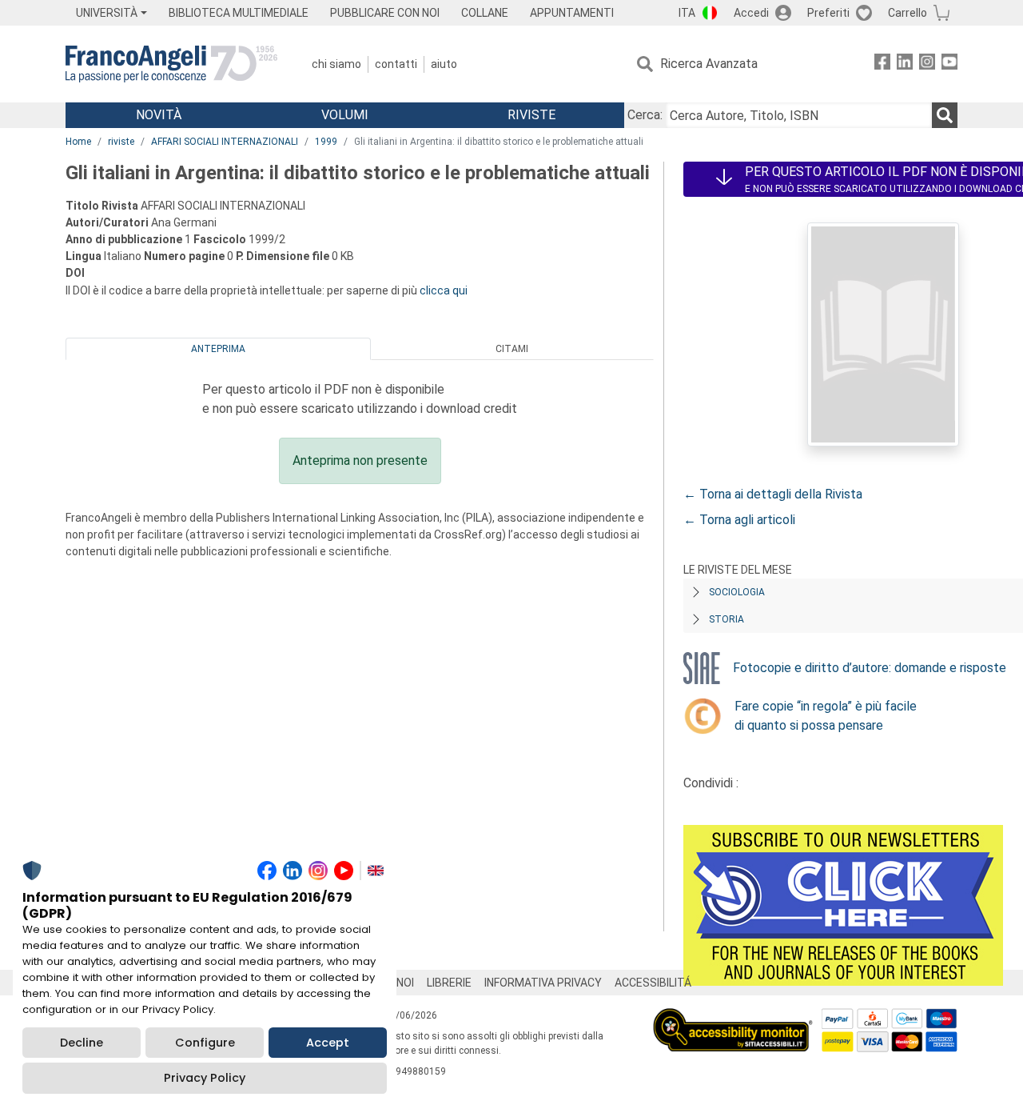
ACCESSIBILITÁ (653, 982)
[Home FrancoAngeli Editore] (171, 64)
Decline (81, 1043)
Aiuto (444, 64)
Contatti (396, 64)
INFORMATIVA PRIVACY (543, 982)
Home (78, 141)
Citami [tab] (512, 348)
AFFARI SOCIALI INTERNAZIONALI (224, 141)
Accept (327, 1043)
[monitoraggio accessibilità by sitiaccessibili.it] (733, 1017)
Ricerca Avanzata (709, 63)
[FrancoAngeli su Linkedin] (905, 64)
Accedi (751, 12)
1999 (326, 141)
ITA (687, 12)
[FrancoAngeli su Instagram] (927, 64)
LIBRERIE (449, 982)
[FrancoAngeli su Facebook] (882, 64)
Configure (205, 1043)
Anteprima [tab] (218, 348)
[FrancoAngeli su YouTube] (949, 64)
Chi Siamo (336, 64)
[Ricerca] (944, 115)
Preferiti (828, 12)
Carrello (907, 12)
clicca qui (444, 290)
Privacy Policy (204, 1078)
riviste (121, 141)
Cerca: (645, 114)
